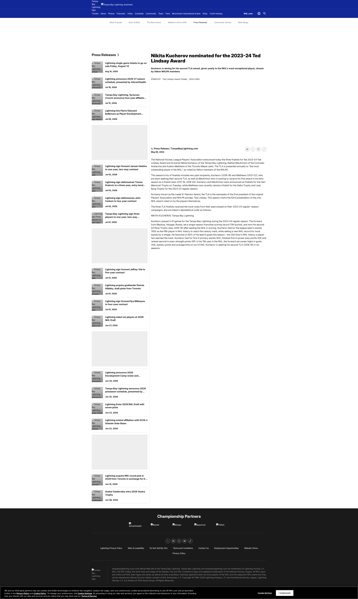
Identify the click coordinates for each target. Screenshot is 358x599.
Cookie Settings (85, 593)
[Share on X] (253, 149)
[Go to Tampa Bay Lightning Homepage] (117, 4)
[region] (179, 593)
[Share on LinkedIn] (258, 149)
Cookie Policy (40, 593)
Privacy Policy (23, 593)
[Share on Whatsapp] (247, 149)
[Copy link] (264, 149)
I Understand (284, 593)
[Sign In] (259, 13)
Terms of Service (89, 596)
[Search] (264, 13)
